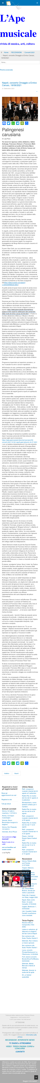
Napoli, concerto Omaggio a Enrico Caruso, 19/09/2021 (19, 84)
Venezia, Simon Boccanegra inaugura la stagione (10, 822)
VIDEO (9, 1046)
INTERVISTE (23, 1040)
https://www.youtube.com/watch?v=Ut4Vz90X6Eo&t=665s (13, 284)
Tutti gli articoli (6, 804)
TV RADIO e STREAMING (20, 1043)
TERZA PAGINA (19, 1046)
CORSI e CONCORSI (24, 1047)
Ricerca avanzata (6, 70)
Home (6, 52)
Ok (36, 1077)
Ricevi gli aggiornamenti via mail (9, 794)
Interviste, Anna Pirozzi (9, 832)
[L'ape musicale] (14, 3)
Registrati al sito (7, 799)
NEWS (31, 1040)
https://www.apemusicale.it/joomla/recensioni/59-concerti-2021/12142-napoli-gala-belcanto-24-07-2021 (19, 441)
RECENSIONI (16, 52)
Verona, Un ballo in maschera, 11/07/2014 (9, 812)
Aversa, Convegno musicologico (8, 817)
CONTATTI (20, 1051)
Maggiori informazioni (30, 1081)
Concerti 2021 (30, 52)
